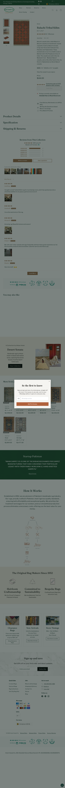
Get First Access (32, 404)
